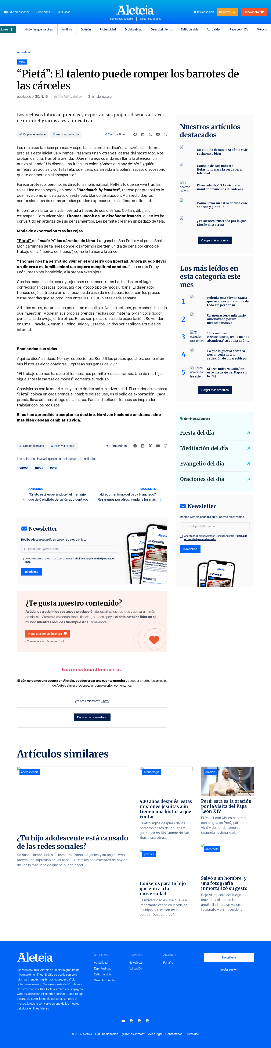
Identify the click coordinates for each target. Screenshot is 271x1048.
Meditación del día (204, 448)
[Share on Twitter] (150, 134)
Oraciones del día (202, 479)
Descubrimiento (161, 29)
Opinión (86, 29)
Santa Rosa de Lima (150, 19)
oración (210, 772)
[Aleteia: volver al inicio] (135, 9)
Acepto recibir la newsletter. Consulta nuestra (70, 560)
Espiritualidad (133, 29)
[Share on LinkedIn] (142, 134)
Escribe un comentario (92, 717)
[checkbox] (22, 559)
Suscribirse (228, 957)
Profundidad (108, 29)
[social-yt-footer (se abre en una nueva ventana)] (123, 1021)
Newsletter (136, 962)
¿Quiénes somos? (133, 1034)
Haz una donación (106, 1034)
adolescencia (29, 772)
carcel (23, 467)
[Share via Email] (158, 134)
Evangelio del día (202, 463)
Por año (168, 962)
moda (39, 467)
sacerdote (212, 849)
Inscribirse (31, 572)
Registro (225, 12)
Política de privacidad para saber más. (215, 537)
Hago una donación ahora (45, 634)
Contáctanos (173, 1034)
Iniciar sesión (205, 12)
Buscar (65, 12)
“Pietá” (24, 240)
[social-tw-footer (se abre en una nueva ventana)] (139, 1021)
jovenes (149, 854)
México (262, 29)
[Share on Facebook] (135, 134)
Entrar (105, 701)
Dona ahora (251, 12)
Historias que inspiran (39, 29)
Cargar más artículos (215, 240)
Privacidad (192, 1034)
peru (53, 467)
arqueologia (151, 772)
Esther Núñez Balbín (68, 96)
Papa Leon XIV (239, 29)
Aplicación (135, 968)
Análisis (67, 29)
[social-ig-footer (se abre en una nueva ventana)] (147, 1021)
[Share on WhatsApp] (165, 134)
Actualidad (214, 29)
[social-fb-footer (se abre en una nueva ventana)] (131, 1021)
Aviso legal (155, 1034)
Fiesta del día (197, 433)
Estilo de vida (189, 29)
